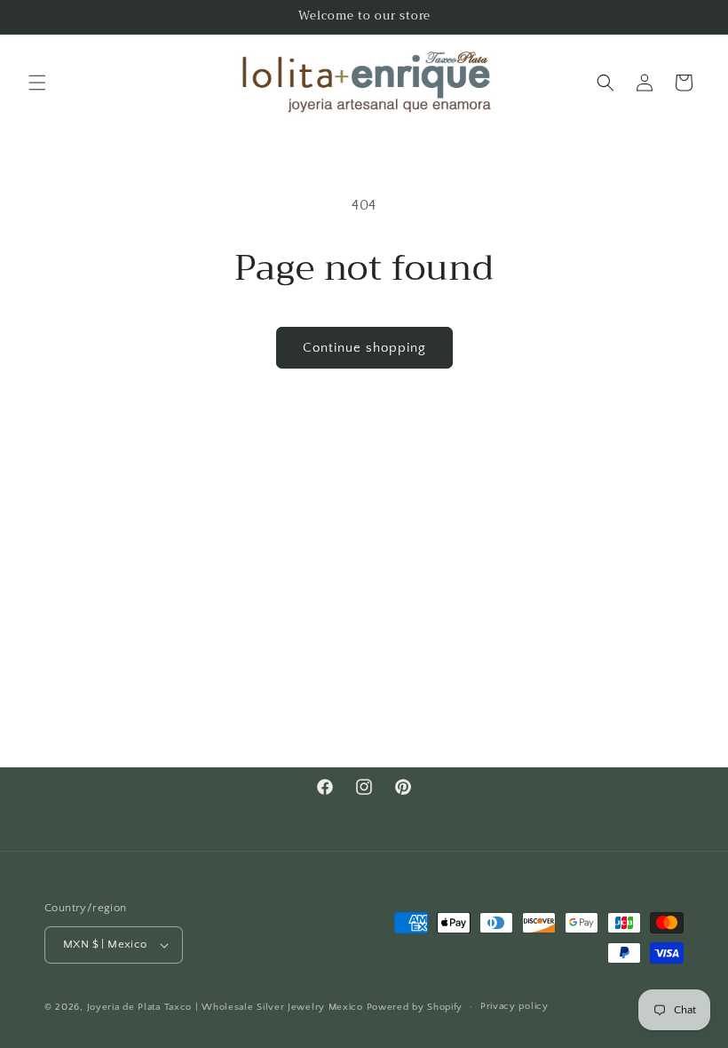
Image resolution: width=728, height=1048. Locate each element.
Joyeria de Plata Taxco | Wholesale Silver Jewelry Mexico (225, 1007)
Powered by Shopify (415, 1007)
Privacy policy (514, 1006)
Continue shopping (364, 347)
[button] (37, 82)
